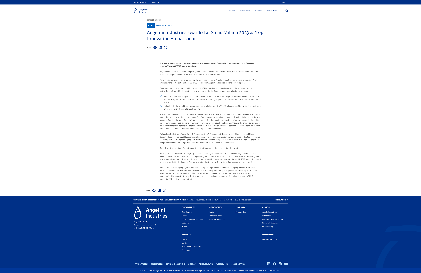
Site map (192, 264)
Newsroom (186, 239)
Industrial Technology (217, 219)
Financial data (240, 212)
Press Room (152, 200)
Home (144, 200)
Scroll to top (280, 200)
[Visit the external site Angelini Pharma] (150, 212)
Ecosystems (186, 223)
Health (169, 25)
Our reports (186, 250)
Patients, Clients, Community (193, 219)
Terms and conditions (175, 264)
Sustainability (187, 212)
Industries (160, 25)
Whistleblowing (206, 264)
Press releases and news (169, 200)
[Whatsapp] (165, 47)
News (150, 26)
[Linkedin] (160, 47)
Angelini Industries (269, 212)
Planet (184, 226)
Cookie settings (238, 264)
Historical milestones (270, 223)
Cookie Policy (157, 264)
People (184, 215)
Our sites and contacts (270, 239)
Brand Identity (267, 226)
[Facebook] (155, 47)
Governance (267, 215)
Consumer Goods (215, 215)
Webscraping (222, 264)
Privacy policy (141, 264)
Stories (185, 243)
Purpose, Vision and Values (272, 219)
